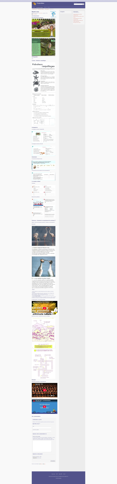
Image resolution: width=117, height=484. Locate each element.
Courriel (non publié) (36, 429)
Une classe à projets (39, 7)
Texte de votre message (36, 436)
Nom (33, 426)
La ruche (33, 7)
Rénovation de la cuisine (76, 22)
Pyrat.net (57, 476)
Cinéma (45, 7)
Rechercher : (76, 2)
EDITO (49, 7)
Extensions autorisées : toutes (37, 456)
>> (83, 4)
